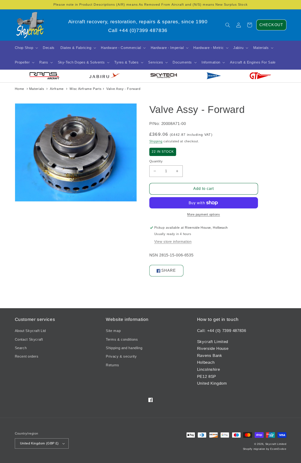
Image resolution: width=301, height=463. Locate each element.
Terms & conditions (122, 339)
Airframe (57, 89)
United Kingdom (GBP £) (39, 443)
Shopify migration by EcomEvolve (264, 448)
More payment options (203, 214)
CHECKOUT (271, 25)
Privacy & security (121, 356)
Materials (36, 89)
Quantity (155, 161)
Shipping (155, 141)
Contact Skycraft (29, 339)
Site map (113, 331)
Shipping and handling (124, 348)
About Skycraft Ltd (30, 331)
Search (21, 348)
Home (19, 89)
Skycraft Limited (275, 444)
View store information (173, 241)
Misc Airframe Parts (85, 89)
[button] (227, 25)
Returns (112, 365)
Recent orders (27, 356)
